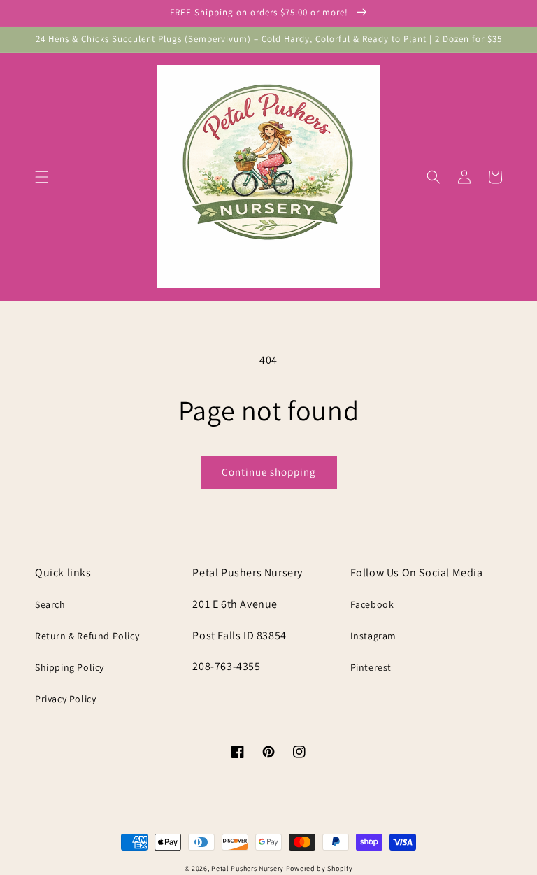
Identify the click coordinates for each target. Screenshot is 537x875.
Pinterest (371, 667)
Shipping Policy (69, 667)
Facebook (372, 604)
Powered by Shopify (319, 868)
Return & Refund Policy (87, 635)
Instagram (373, 635)
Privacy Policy (65, 698)
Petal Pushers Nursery (247, 868)
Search (50, 604)
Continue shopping (269, 471)
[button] (42, 177)
